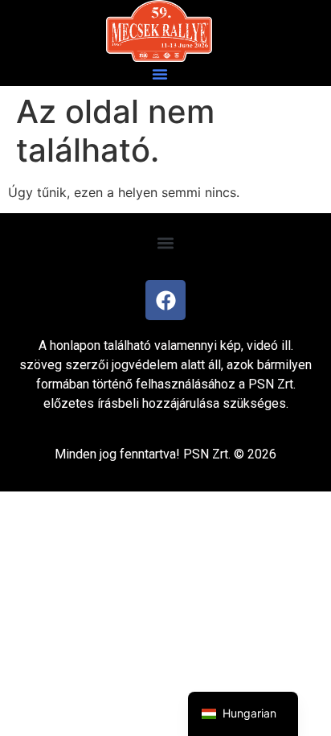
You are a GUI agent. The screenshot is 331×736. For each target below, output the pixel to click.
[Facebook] (165, 300)
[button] (160, 74)
